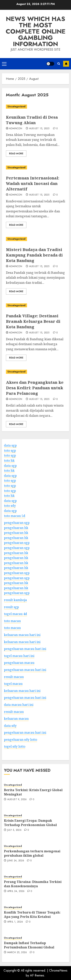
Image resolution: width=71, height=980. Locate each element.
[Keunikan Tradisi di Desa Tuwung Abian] (35, 107)
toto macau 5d (14, 516)
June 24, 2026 (15, 860)
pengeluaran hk (16, 528)
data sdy (10, 725)
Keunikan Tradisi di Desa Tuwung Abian (32, 120)
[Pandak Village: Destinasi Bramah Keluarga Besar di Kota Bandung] (35, 305)
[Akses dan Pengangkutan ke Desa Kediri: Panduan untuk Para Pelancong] (35, 372)
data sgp (10, 445)
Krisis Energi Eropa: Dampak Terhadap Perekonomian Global (30, 822)
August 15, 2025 (39, 128)
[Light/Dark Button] (50, 64)
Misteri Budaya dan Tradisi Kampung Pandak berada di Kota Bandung (34, 255)
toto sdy (10, 505)
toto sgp (10, 450)
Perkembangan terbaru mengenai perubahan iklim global (32, 853)
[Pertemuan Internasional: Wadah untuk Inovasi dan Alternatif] (35, 168)
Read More (16, 153)
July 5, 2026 (14, 830)
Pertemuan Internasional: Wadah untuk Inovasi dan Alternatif (32, 183)
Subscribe (66, 64)
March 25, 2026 (17, 952)
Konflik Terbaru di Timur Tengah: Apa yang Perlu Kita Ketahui (32, 914)
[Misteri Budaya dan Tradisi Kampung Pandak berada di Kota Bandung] (35, 239)
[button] (4, 64)
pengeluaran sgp (17, 522)
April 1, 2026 (15, 922)
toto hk (9, 460)
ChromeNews (58, 970)
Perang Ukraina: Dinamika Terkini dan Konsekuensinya (33, 884)
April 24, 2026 (16, 891)
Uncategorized (16, 106)
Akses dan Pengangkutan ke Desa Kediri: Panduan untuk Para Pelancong (35, 388)
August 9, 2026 (17, 799)
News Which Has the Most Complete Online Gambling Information (35, 31)
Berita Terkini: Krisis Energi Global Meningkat (33, 792)
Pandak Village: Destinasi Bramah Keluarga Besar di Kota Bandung (33, 321)
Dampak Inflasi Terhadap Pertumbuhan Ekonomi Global (29, 945)
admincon (15, 128)
